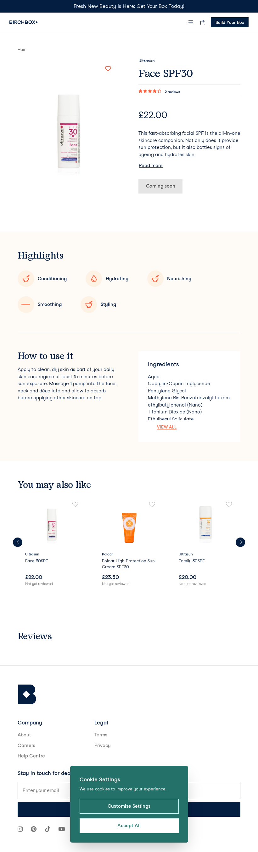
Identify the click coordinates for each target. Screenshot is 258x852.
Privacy (102, 745)
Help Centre (31, 756)
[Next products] (240, 542)
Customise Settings (129, 806)
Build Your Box (230, 22)
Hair (21, 49)
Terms (100, 735)
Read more (151, 165)
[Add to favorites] (108, 69)
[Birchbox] (27, 694)
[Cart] (203, 22)
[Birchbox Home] (23, 22)
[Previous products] (17, 542)
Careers (26, 745)
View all (167, 426)
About (24, 735)
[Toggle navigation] (191, 22)
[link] (52, 544)
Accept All (129, 825)
